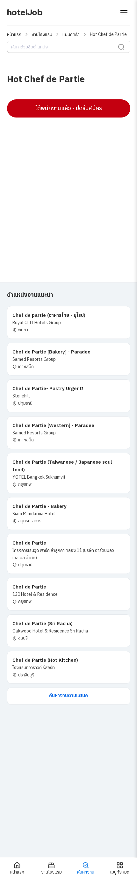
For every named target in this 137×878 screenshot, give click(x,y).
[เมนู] (124, 12)
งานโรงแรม (42, 34)
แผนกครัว (71, 34)
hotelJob (24, 12)
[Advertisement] (68, 192)
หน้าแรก (14, 34)
